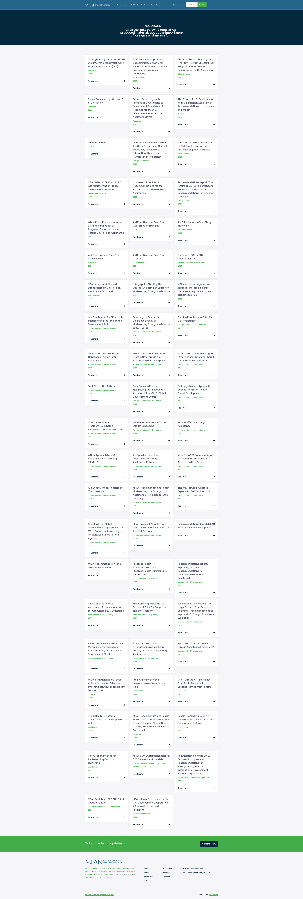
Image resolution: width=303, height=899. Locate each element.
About (125, 5)
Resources (167, 5)
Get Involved (177, 5)
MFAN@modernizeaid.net (192, 868)
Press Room (155, 5)
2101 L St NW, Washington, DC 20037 (196, 873)
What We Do (134, 5)
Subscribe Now (209, 843)
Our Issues (145, 5)
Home (119, 5)
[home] (98, 4)
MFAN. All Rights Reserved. (103, 895)
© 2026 (88, 895)
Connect (166, 877)
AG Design (213, 895)
